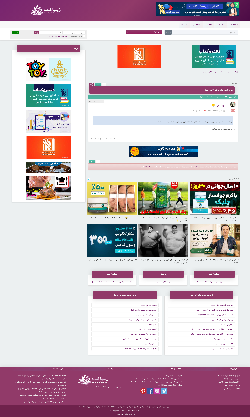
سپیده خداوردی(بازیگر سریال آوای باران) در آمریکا (214, 282)
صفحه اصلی (233, 24)
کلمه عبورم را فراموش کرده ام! (58, 36)
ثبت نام (196, 166)
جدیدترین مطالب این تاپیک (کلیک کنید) (220, 96)
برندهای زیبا (196, 24)
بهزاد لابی (220, 105)
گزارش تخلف (94, 139)
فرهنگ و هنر (225, 72)
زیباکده (235, 72)
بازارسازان (119, 414)
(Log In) (148, 166)
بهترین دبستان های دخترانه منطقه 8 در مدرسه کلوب (103, 387)
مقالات (209, 24)
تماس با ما (184, 24)
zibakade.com (133, 411)
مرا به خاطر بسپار (77, 36)
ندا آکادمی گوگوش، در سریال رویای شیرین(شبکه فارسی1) (112, 282)
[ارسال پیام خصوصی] (233, 110)
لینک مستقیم (108, 139)
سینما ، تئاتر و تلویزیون (209, 72)
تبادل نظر (221, 24)
